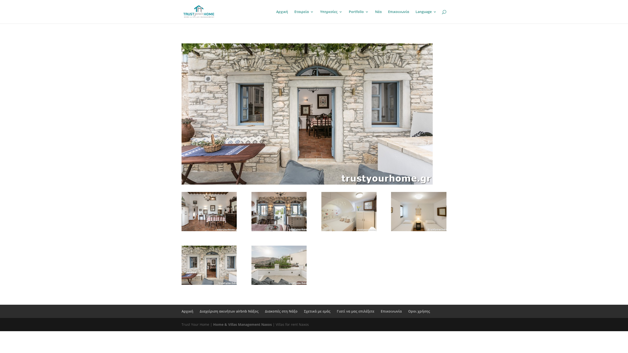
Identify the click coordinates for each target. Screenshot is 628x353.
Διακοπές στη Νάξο (281, 311)
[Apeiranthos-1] (209, 229)
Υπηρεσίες (329, 12)
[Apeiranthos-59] (209, 283)
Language (424, 12)
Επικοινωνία (398, 12)
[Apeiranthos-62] (279, 283)
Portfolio (356, 12)
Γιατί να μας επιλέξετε (355, 311)
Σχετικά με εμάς (317, 311)
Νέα (378, 12)
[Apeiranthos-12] (418, 229)
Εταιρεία (301, 12)
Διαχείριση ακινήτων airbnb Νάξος (229, 311)
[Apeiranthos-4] (279, 229)
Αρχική (282, 12)
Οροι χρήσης (419, 311)
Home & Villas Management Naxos (242, 324)
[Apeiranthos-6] (349, 229)
